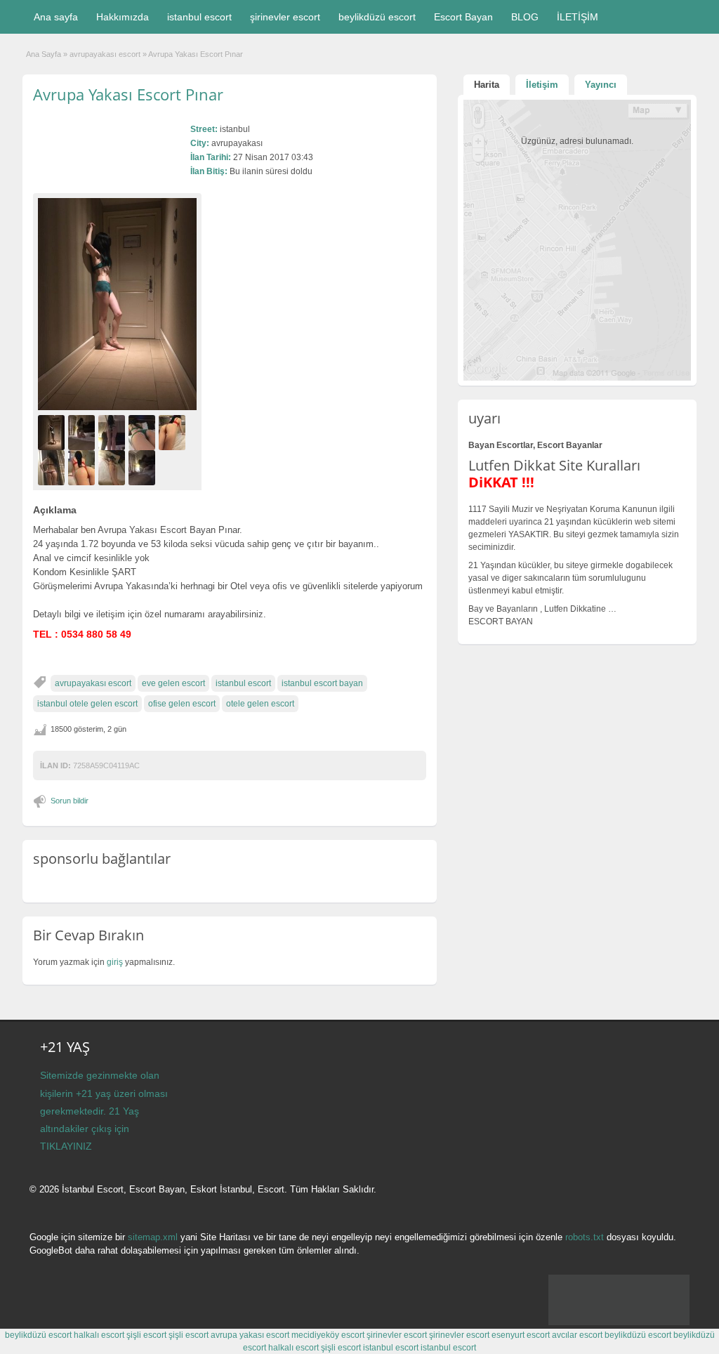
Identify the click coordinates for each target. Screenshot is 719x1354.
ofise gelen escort (182, 704)
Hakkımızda (122, 16)
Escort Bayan (463, 16)
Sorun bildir (69, 800)
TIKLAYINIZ (66, 1146)
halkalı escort (99, 1335)
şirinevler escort (285, 16)
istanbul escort (199, 16)
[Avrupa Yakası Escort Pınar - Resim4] (143, 432)
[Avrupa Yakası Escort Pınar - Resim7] (83, 467)
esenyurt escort (521, 1335)
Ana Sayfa (43, 54)
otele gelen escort (260, 704)
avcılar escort (577, 1335)
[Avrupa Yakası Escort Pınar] (117, 303)
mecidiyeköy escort (327, 1335)
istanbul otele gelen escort (87, 704)
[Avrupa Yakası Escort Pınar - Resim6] (53, 467)
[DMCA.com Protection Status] (619, 1322)
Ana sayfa (56, 16)
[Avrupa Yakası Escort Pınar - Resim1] (53, 432)
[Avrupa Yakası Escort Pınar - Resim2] (83, 432)
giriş (115, 962)
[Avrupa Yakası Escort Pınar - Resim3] (113, 432)
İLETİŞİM (577, 16)
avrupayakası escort (105, 54)
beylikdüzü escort (377, 16)
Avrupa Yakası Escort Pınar (128, 94)
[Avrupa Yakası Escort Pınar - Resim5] (174, 432)
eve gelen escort (173, 683)
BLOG (525, 16)
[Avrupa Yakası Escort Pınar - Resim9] (143, 467)
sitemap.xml (153, 1237)
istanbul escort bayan (322, 683)
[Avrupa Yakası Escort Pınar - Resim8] (113, 467)
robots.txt (584, 1237)
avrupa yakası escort (250, 1335)
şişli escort (146, 1335)
